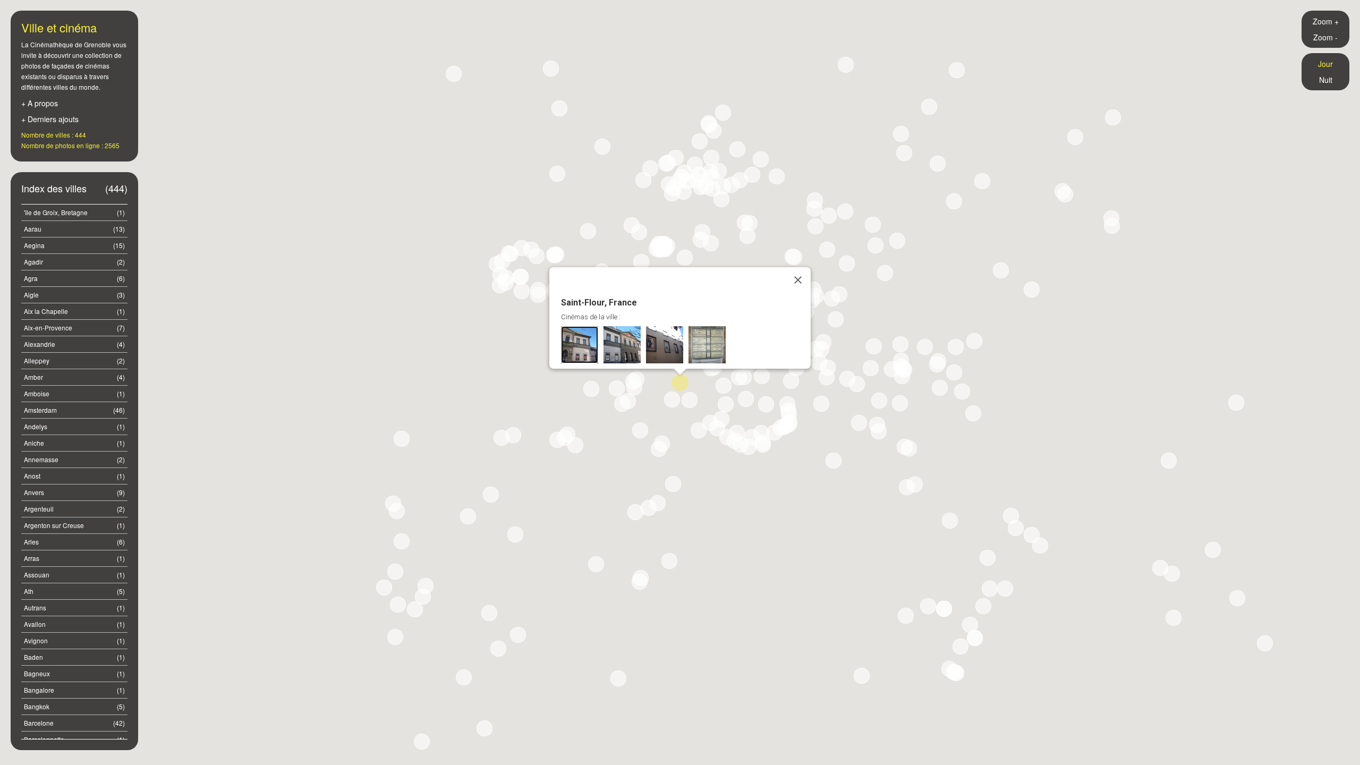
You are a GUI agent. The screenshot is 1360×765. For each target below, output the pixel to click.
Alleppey (74, 360)
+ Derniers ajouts (50, 119)
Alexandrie (74, 343)
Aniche (74, 442)
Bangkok (74, 706)
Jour (1325, 63)
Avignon (74, 640)
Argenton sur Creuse (74, 525)
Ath (74, 591)
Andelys (74, 426)
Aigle (74, 294)
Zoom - (1325, 37)
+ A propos (39, 103)
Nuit (1325, 79)
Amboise (74, 393)
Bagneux (74, 673)
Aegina (74, 245)
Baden (74, 656)
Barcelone (74, 722)
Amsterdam (74, 409)
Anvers (74, 492)
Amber (74, 376)
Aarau (74, 228)
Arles (74, 541)
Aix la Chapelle (74, 311)
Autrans (74, 607)
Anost (74, 475)
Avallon (74, 623)
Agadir (74, 261)
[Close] (798, 280)
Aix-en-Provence (74, 327)
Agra (74, 278)
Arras (74, 558)
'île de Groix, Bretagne (74, 212)
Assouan (74, 574)
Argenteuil (74, 508)
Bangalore (74, 689)
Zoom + (1326, 21)
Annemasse (74, 459)
